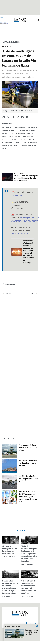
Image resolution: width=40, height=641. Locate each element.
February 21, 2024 (19, 233)
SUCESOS (16, 42)
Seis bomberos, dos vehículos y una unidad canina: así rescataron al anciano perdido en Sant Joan (28, 587)
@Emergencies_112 (29, 218)
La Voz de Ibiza (7, 123)
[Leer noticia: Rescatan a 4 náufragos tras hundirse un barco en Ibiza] (9, 466)
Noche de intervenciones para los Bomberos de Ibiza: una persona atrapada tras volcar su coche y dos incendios (29, 553)
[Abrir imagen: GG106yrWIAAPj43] (20, 94)
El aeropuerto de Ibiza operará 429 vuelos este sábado (28, 447)
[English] (2, 23)
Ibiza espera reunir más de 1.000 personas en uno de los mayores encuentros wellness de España (28, 496)
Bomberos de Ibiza (10, 284)
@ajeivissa (16, 195)
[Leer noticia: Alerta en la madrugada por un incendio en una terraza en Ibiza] (10, 540)
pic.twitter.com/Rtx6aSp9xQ (24, 221)
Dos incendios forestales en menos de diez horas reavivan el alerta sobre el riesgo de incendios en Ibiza (10, 587)
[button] (3, 117)
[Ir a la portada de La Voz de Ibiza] (20, 20)
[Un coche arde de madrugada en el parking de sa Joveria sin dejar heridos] (7, 177)
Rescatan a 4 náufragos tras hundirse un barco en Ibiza (28, 463)
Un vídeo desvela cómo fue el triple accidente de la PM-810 (28, 478)
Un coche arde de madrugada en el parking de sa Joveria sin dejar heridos (26, 178)
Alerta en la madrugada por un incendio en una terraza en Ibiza (9, 550)
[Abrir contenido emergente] (1, 18)
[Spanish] (6, 23)
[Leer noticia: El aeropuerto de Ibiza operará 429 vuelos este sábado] (9, 451)
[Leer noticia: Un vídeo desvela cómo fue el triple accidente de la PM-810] (9, 482)
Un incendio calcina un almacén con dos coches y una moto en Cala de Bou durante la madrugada (28, 253)
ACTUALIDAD (7, 42)
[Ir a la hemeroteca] (38, 20)
